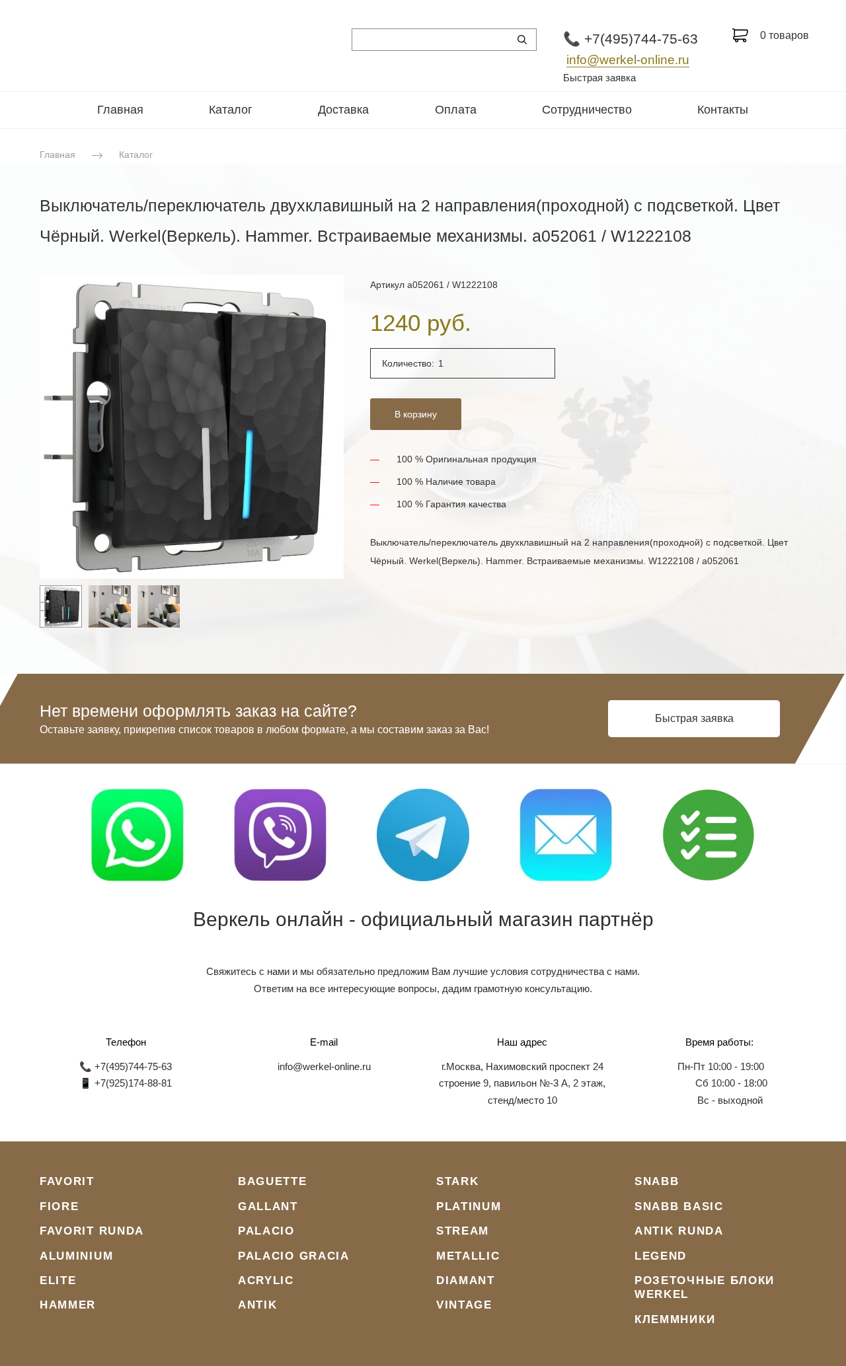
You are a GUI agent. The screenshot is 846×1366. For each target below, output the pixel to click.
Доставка (343, 109)
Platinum (469, 1206)
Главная (120, 109)
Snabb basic (679, 1206)
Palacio (266, 1231)
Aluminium (76, 1256)
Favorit (67, 1181)
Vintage (464, 1305)
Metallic (468, 1256)
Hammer (68, 1305)
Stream (462, 1231)
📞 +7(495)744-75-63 (630, 38)
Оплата (456, 109)
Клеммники (674, 1319)
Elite (58, 1280)
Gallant (268, 1206)
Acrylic (266, 1280)
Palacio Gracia (294, 1256)
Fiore (59, 1206)
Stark (457, 1181)
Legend (660, 1256)
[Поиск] (522, 40)
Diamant (465, 1280)
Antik (258, 1305)
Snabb (656, 1181)
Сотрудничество (587, 109)
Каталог (230, 109)
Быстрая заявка (599, 77)
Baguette (272, 1181)
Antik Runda (679, 1231)
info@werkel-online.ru (627, 60)
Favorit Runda (92, 1231)
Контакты (722, 109)
